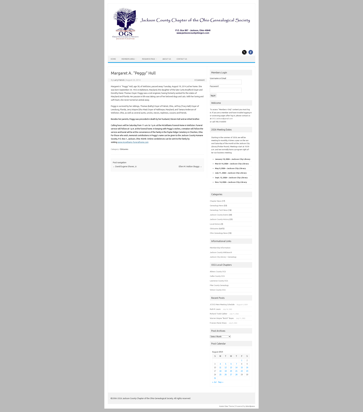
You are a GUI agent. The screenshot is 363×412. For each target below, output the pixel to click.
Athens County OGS (218, 271)
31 (215, 378)
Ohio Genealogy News (219, 233)
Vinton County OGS (218, 290)
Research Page (148, 59)
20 (231, 371)
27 (231, 375)
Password (214, 86)
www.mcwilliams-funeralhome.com (133, 142)
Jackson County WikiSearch (221, 252)
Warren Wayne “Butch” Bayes (222, 318)
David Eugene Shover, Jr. (125, 166)
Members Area (128, 59)
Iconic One (223, 406)
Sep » (220, 382)
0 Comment (200, 80)
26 (226, 375)
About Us (166, 59)
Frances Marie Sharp (218, 323)
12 (226, 367)
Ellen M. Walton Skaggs (190, 166)
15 (242, 367)
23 (247, 371)
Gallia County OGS (217, 276)
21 (236, 371)
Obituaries (124, 149)
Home (113, 59)
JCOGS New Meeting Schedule (222, 304)
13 (231, 367)
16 (247, 367)
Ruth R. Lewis (215, 309)
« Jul (214, 382)
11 (220, 367)
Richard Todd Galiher (218, 314)
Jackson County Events (219, 215)
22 (242, 371)
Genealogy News (216, 205)
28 (236, 375)
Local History (215, 224)
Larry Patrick (119, 80)
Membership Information (220, 248)
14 (236, 367)
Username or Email (218, 78)
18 (220, 371)
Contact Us (182, 59)
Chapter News (215, 201)
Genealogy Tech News (219, 210)
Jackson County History (219, 219)
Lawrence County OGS (219, 281)
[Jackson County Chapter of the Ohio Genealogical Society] (181, 40)
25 (220, 375)
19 (226, 371)
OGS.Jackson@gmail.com (222, 118)
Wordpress (250, 406)
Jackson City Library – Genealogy (223, 257)
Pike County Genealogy (219, 285)
